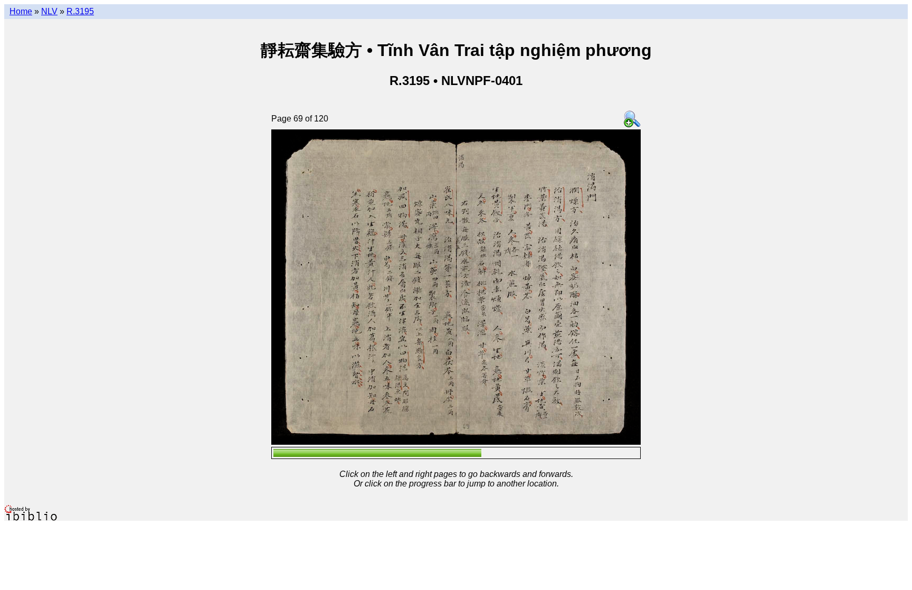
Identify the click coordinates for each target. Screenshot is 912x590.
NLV (49, 11)
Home (21, 11)
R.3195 (80, 11)
